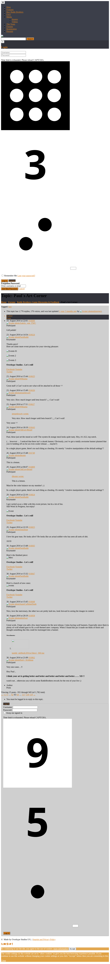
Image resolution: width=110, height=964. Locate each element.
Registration (11, 29)
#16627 (31, 404)
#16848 (31, 602)
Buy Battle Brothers (14, 12)
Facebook (10, 369)
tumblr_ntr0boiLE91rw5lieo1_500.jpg (28, 653)
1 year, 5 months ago (68, 311)
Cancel (22, 289)
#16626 (31, 390)
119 (31, 695)
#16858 (31, 615)
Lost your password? (26, 276)
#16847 (31, 574)
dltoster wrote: (18, 476)
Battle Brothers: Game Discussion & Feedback (38, 302)
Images (15, 19)
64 (18, 695)
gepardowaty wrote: (20, 414)
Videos (15, 22)
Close (3, 960)
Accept (72, 949)
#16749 (31, 453)
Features (10, 9)
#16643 (31, 427)
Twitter (9, 372)
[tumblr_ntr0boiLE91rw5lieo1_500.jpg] (20, 648)
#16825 (31, 527)
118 (27, 695)
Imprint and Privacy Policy (44, 939)
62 (12, 695)
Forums (9, 26)
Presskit (9, 31)
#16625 (31, 376)
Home (3, 302)
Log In (6, 933)
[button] (2, 36)
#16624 (31, 335)
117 (23, 695)
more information (60, 949)
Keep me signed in (14, 713)
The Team (10, 24)
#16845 (31, 546)
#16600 (31, 321)
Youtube (18, 369)
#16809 (31, 467)
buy (10, 307)
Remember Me (10, 276)
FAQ (8, 14)
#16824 (31, 494)
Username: (8, 707)
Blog (8, 7)
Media (9, 17)
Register (12, 280)
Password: (7, 710)
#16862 (31, 657)
